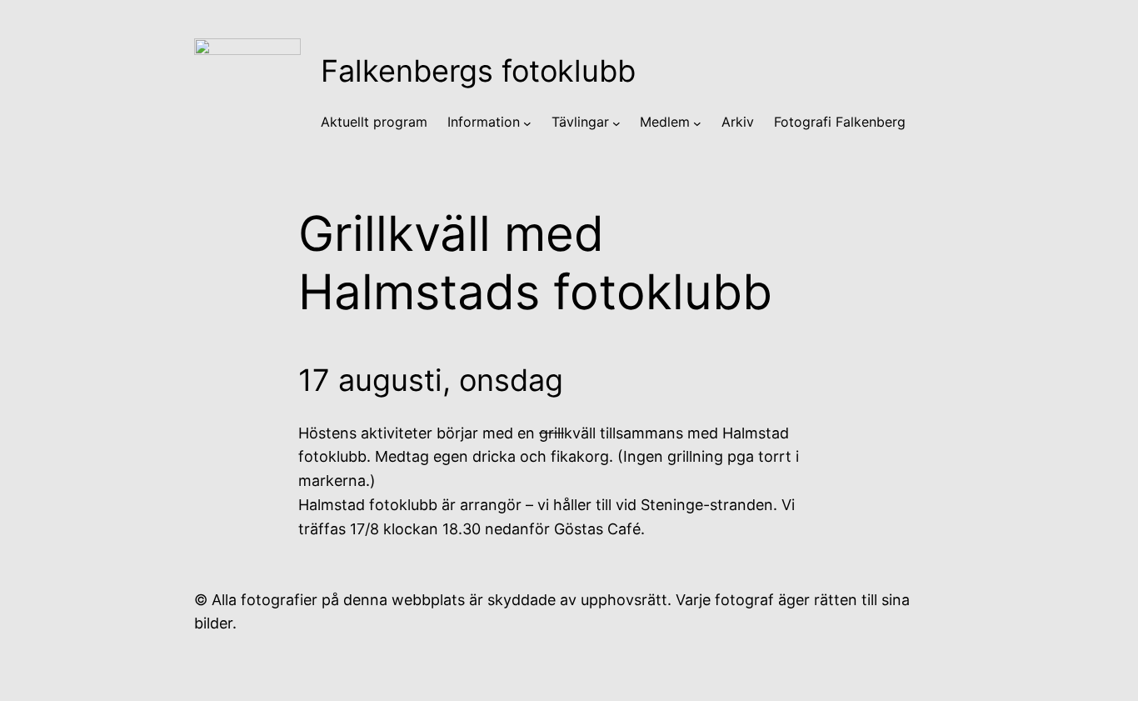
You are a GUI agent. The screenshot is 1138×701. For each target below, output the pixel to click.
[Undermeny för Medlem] (697, 122)
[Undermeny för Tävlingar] (616, 122)
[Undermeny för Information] (527, 122)
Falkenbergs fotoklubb (478, 71)
